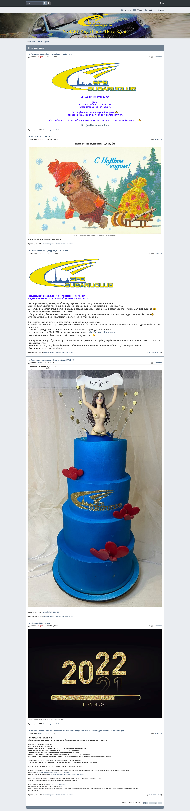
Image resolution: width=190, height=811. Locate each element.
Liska (39, 363)
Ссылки (160, 10)
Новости (158, 57)
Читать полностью (154, 352)
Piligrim (40, 57)
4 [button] (152, 803)
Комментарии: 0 (48, 244)
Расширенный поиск (49, 3)
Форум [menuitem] (142, 10)
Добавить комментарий (64, 130)
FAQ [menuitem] (152, 10)
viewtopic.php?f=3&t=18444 (51, 612)
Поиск (45, 3)
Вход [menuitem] (162, 3)
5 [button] (155, 803)
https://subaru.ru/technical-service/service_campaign (66, 774)
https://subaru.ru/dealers (57, 784)
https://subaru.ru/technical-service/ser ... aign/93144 (53, 772)
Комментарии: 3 (48, 130)
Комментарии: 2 (48, 795)
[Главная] (95, 25)
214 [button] (160, 803)
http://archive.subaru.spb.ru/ (95, 125)
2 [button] (147, 803)
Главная (129, 10)
